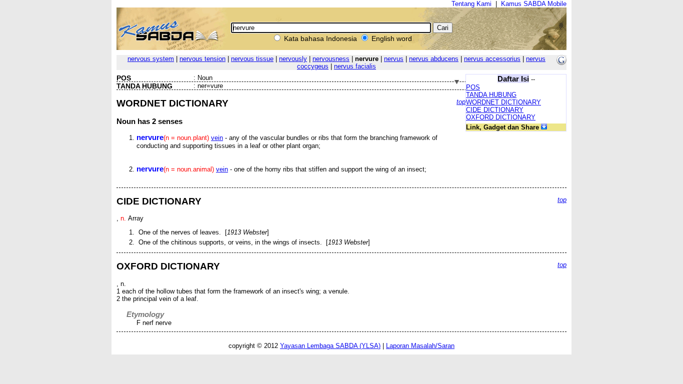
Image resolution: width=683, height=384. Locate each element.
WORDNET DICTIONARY (503, 102)
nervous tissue (252, 58)
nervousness (331, 58)
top (461, 102)
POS (473, 87)
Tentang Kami (472, 4)
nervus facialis (355, 66)
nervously (293, 58)
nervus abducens (433, 58)
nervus (394, 58)
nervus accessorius (492, 58)
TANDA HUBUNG (491, 94)
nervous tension (203, 58)
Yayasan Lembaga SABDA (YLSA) (330, 346)
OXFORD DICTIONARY (501, 117)
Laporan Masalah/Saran (420, 346)
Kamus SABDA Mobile (533, 4)
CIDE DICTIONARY (495, 110)
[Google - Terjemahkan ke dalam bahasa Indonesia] (561, 62)
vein (217, 138)
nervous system (151, 58)
